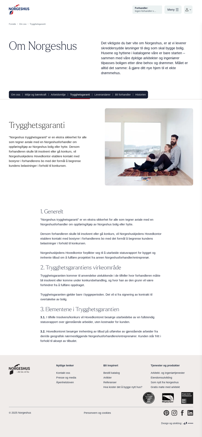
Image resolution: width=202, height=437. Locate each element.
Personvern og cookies (97, 412)
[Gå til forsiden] (19, 9)
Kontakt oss (63, 372)
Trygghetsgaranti (80, 94)
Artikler (107, 377)
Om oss (15, 94)
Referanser (110, 382)
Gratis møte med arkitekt (165, 387)
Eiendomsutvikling (161, 377)
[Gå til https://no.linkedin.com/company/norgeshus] (190, 413)
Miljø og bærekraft (35, 94)
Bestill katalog (111, 372)
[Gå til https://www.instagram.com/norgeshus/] (174, 413)
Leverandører (102, 94)
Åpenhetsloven (65, 382)
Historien (140, 94)
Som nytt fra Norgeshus (165, 382)
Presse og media (66, 377)
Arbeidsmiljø (58, 94)
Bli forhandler (123, 94)
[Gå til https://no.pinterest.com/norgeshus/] (166, 413)
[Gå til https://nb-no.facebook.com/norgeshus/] (182, 413)
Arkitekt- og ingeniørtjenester (168, 372)
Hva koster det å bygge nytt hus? (122, 387)
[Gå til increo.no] (188, 423)
